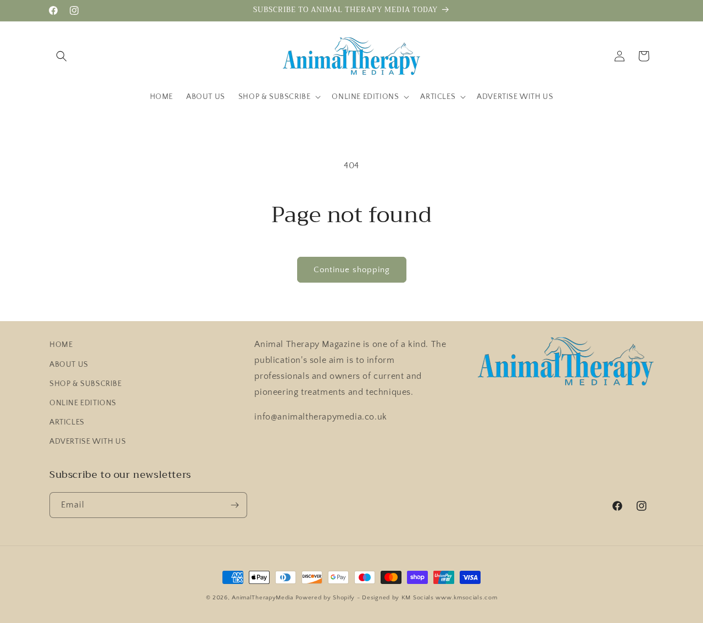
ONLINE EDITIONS (82, 403)
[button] (61, 56)
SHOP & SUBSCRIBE (85, 383)
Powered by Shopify (325, 597)
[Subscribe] (234, 505)
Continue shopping (352, 269)
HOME (60, 344)
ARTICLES (67, 422)
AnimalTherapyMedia (262, 597)
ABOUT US (68, 364)
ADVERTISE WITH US (87, 441)
